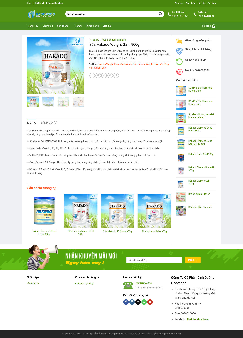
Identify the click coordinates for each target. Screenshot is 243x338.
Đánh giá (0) (49, 122)
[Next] (79, 65)
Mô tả (31, 122)
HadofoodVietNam (198, 319)
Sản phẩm (190, 3)
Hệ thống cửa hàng (207, 3)
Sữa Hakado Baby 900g (154, 231)
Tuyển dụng (92, 26)
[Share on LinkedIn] (116, 75)
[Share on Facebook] (92, 75)
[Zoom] (31, 90)
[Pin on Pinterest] (110, 75)
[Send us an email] (138, 302)
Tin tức (78, 26)
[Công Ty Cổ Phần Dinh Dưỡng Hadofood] (43, 14)
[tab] (31, 123)
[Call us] (144, 302)
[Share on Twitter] (98, 75)
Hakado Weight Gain (108, 64)
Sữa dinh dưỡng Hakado (114, 39)
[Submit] (160, 14)
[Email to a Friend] (104, 75)
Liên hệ (107, 26)
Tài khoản (179, 3)
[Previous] (33, 65)
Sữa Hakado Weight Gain (146, 64)
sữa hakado (126, 64)
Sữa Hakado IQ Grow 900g (117, 231)
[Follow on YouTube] (150, 302)
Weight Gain (100, 67)
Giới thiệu (47, 26)
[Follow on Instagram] (132, 302)
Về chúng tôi (33, 283)
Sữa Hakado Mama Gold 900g (81, 233)
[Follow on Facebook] (126, 302)
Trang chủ (32, 26)
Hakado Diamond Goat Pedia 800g (44, 233)
